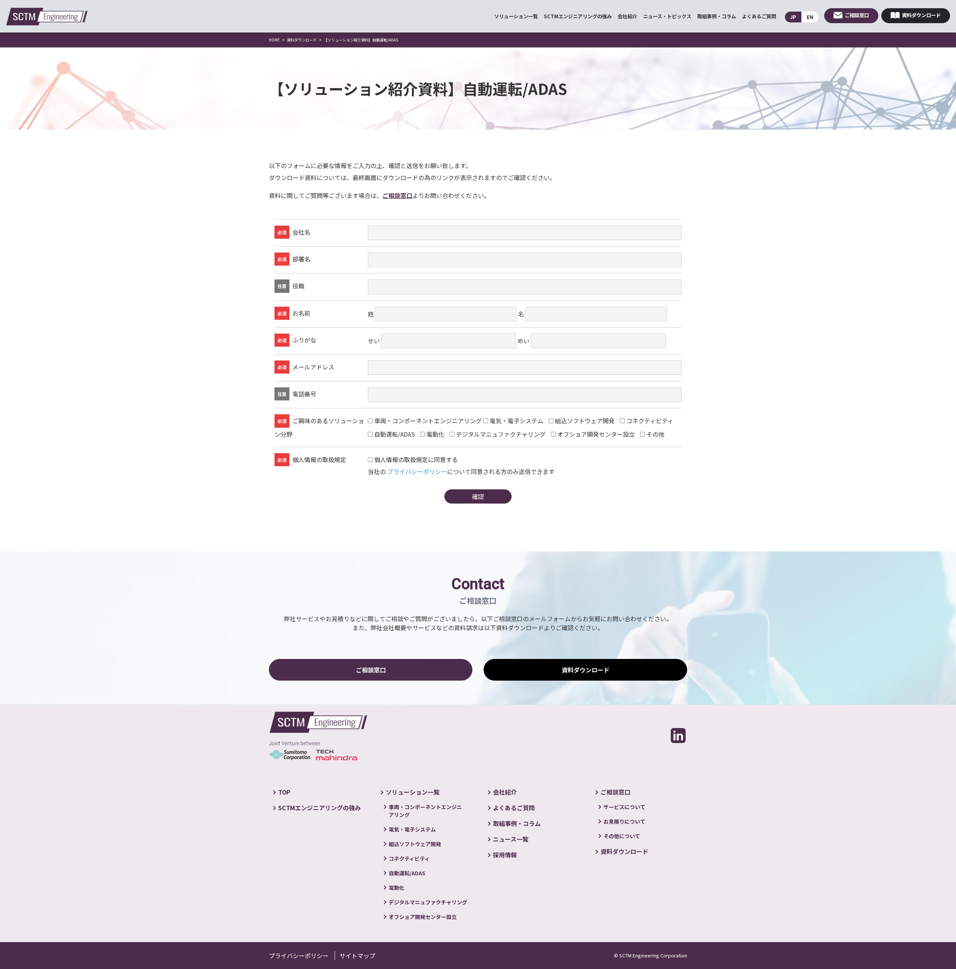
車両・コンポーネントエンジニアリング (428, 421)
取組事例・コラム (716, 16)
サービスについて (624, 807)
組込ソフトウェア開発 (585, 421)
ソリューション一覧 (516, 16)
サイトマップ (357, 955)
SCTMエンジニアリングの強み (578, 16)
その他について (621, 836)
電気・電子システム (516, 421)
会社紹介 (627, 16)
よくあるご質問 (759, 16)
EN (810, 17)
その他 (655, 434)
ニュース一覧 (510, 839)
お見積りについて (624, 821)
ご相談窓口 (857, 15)
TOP (284, 791)
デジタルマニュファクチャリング (501, 434)
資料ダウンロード (921, 15)
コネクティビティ (649, 421)
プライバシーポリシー (417, 471)
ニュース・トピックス (667, 16)
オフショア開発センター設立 (596, 434)
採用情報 (505, 854)
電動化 (435, 434)
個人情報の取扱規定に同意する (416, 460)
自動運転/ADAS (394, 434)
